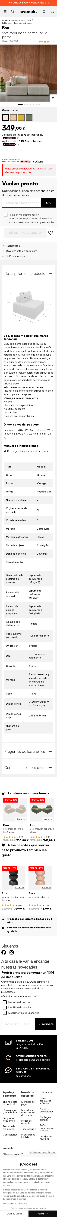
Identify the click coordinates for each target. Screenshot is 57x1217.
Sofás (29, 20)
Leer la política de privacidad (15, 1203)
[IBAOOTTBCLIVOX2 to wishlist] (51, 233)
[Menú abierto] (5, 11)
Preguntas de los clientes (24, 751)
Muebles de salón (18, 20)
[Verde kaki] (29, 117)
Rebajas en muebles (46, 1137)
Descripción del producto (24, 273)
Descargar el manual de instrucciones (27, 451)
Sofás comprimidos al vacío (47, 1128)
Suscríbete (46, 1024)
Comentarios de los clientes (26, 767)
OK (48, 203)
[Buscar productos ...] (13, 11)
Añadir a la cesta (25, 233)
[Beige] (13, 117)
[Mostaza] (21, 117)
